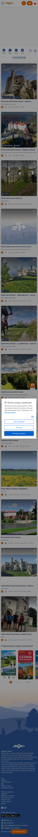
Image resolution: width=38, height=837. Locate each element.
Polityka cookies (9, 412)
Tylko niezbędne (19, 422)
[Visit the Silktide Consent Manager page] (32, 417)
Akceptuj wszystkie (19, 433)
